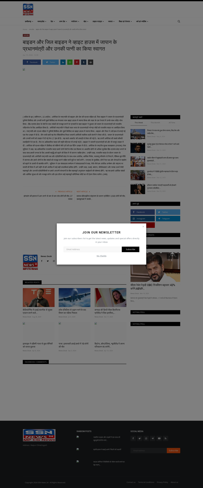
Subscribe (130, 249)
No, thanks (101, 256)
